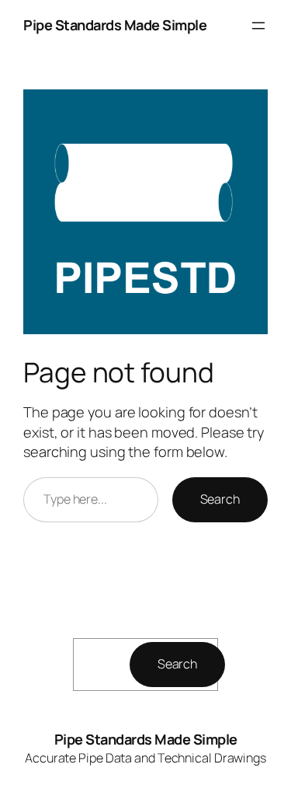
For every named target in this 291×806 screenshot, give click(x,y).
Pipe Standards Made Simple (114, 25)
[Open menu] (258, 25)
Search (220, 499)
